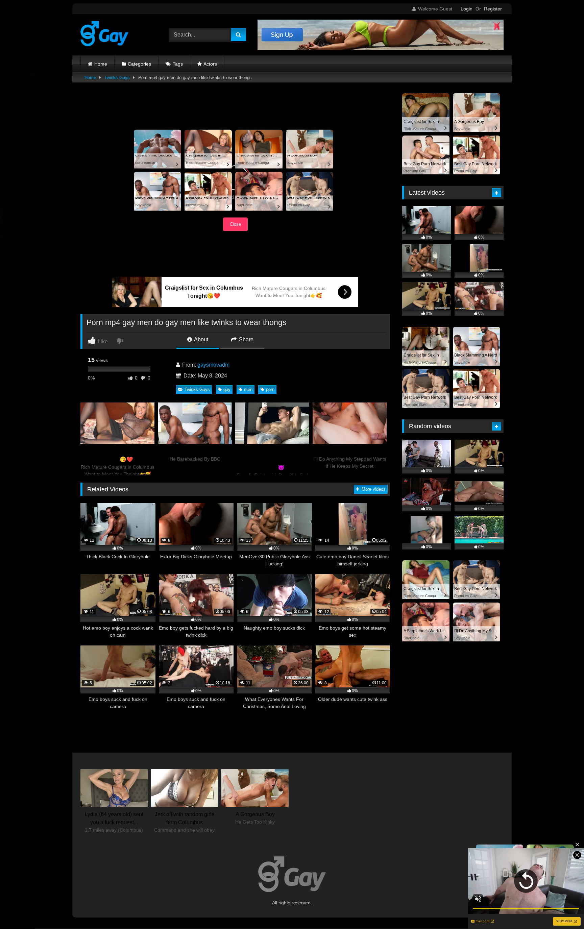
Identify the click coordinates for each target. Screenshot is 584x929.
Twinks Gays (117, 77)
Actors (210, 64)
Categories (139, 64)
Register (493, 8)
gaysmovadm (213, 365)
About (200, 339)
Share (245, 339)
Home (100, 64)
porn (270, 389)
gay (226, 389)
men (248, 389)
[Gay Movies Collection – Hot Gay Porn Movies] (104, 35)
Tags (178, 64)
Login (466, 8)
